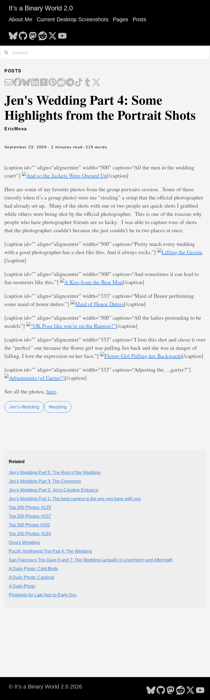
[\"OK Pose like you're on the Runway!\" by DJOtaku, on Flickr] (71, 326)
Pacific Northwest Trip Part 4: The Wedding (50, 551)
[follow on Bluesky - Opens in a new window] (13, 34)
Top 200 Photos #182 (29, 525)
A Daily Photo (22, 586)
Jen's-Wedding (24, 407)
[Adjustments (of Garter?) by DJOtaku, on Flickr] (34, 377)
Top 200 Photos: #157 (30, 516)
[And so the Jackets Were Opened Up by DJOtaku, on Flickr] (64, 175)
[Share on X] (96, 83)
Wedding (58, 407)
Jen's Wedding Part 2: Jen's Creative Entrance (53, 490)
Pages (120, 19)
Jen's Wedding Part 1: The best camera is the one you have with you (75, 498)
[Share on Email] (8, 83)
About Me (20, 19)
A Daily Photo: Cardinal (31, 577)
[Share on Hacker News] (43, 83)
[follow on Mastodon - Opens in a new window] (32, 34)
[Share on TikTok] (78, 83)
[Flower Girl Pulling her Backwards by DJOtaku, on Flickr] (141, 356)
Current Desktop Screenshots (73, 19)
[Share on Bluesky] (26, 83)
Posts (139, 19)
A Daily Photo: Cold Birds (33, 568)
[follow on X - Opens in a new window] (52, 34)
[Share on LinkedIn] (35, 83)
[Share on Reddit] (61, 83)
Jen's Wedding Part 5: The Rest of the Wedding (54, 472)
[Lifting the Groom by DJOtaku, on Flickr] (179, 252)
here (51, 391)
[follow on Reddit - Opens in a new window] (42, 34)
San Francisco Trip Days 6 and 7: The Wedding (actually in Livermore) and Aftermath (91, 560)
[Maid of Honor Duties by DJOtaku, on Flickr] (97, 304)
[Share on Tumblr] (87, 83)
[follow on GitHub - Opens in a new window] (23, 34)
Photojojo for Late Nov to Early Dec (43, 595)
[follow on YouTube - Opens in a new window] (62, 34)
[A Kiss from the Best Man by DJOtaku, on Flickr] (91, 282)
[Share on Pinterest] (52, 83)
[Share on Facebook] (17, 83)
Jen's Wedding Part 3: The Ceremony (45, 481)
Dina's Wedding (24, 542)
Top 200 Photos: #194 (30, 533)
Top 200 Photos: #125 (30, 507)
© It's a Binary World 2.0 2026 (45, 687)
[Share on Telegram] (70, 83)
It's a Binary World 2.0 (41, 8)
